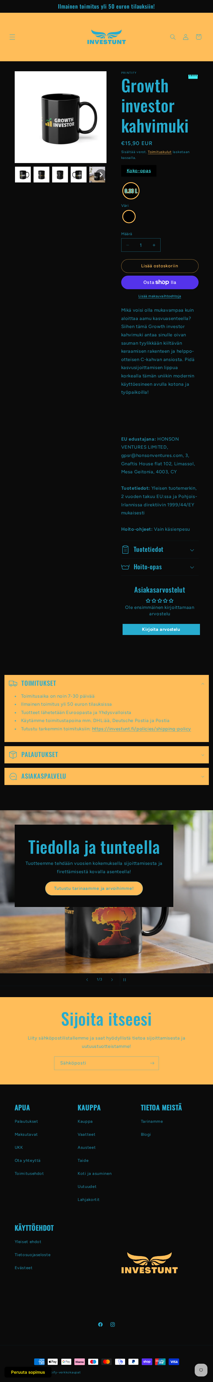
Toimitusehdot (29, 1173)
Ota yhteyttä (28, 1160)
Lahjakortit (89, 1199)
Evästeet (24, 1267)
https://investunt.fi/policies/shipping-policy (141, 728)
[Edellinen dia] (87, 980)
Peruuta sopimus (28, 1372)
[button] (12, 37)
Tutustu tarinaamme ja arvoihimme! (94, 888)
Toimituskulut (160, 152)
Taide (83, 1160)
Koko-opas (139, 170)
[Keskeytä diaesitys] (126, 980)
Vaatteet (86, 1134)
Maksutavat (26, 1134)
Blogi (146, 1134)
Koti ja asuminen (94, 1173)
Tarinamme (152, 1121)
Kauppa (85, 1121)
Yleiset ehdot (28, 1241)
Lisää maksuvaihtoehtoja (159, 296)
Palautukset (26, 1121)
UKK (19, 1147)
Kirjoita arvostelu (161, 629)
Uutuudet (87, 1186)
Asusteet (87, 1147)
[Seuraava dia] (112, 980)
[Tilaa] (152, 1063)
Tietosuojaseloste (33, 1254)
